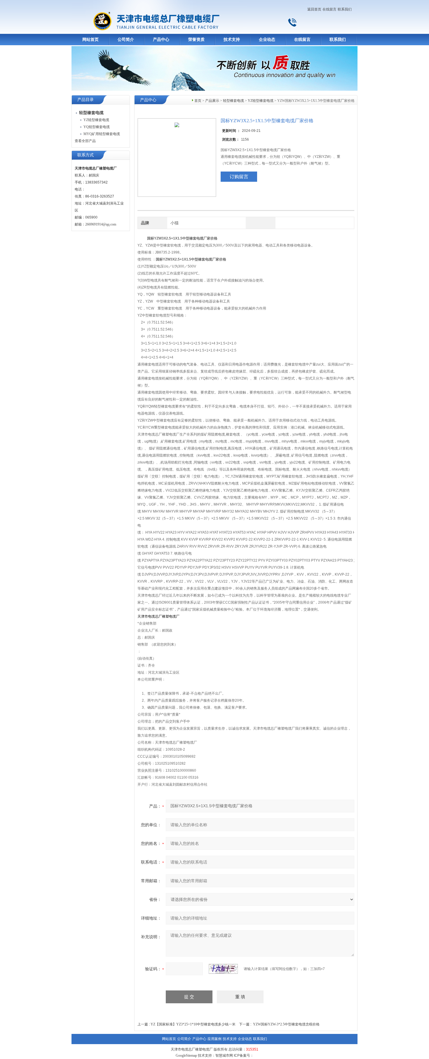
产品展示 (212, 101)
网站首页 (90, 39)
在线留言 (329, 9)
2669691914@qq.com (100, 224)
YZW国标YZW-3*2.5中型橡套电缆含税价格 (286, 1024)
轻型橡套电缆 (233, 101)
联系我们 (345, 9)
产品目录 (85, 99)
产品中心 (161, 39)
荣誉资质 (196, 39)
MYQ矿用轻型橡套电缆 (101, 134)
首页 (197, 101)
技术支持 (232, 39)
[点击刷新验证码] (223, 969)
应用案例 (214, 1039)
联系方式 (85, 155)
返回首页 (314, 9)
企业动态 (267, 39)
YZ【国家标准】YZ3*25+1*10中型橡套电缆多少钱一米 (193, 1024)
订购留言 (239, 176)
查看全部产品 (85, 141)
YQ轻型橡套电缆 (96, 127)
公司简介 (126, 39)
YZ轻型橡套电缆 (96, 120)
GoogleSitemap (186, 1055)
